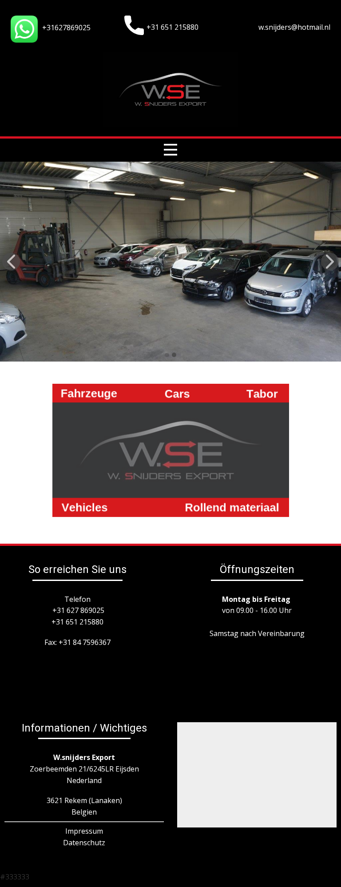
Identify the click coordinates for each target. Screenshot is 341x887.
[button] (11, 261)
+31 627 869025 (78, 610)
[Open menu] (170, 149)
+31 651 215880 (172, 27)
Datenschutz (84, 842)
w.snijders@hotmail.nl (294, 27)
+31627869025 (66, 27)
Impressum (84, 831)
